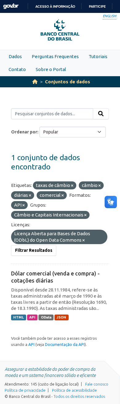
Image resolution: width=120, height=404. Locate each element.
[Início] (35, 81)
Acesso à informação (55, 6)
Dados (15, 56)
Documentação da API (65, 344)
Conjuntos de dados (67, 81)
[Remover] (72, 186)
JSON (61, 317)
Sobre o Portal (51, 69)
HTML (18, 317)
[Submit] (101, 113)
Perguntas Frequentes (55, 56)
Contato (17, 69)
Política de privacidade (25, 390)
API (32, 317)
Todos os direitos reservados (79, 396)
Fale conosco (96, 384)
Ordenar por (24, 131)
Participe (97, 6)
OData (46, 317)
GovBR (10, 6)
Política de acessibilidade (74, 390)
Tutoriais (98, 56)
